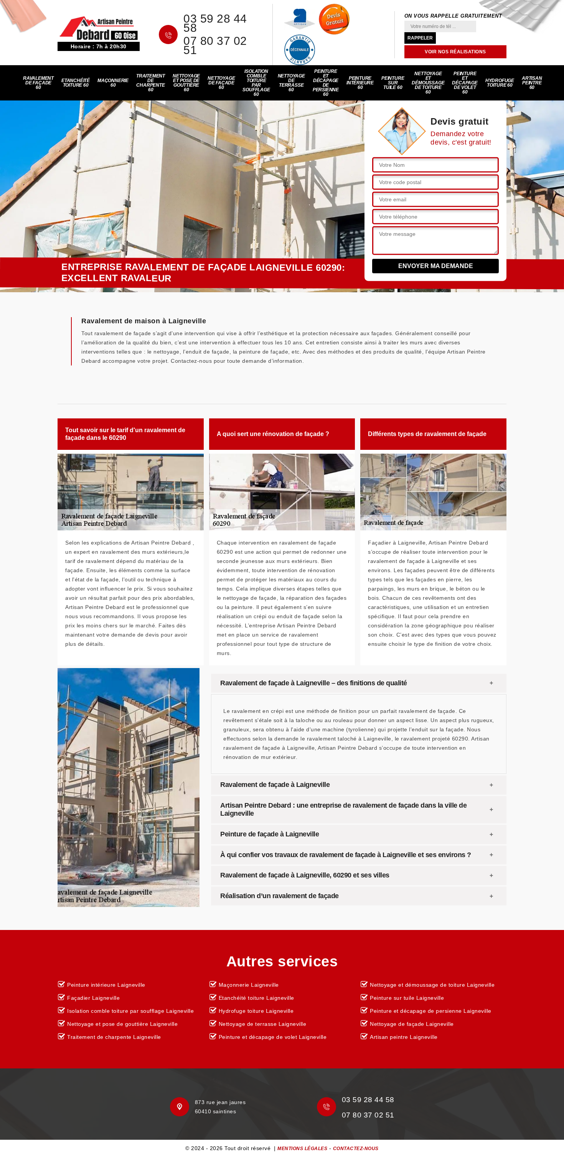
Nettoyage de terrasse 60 (291, 82)
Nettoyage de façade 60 (221, 83)
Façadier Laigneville (93, 998)
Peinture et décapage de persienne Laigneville (430, 1011)
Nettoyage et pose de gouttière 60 (186, 82)
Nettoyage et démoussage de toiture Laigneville (432, 985)
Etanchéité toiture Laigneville (256, 998)
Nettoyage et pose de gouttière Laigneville (122, 1024)
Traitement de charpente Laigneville (114, 1037)
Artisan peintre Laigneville (404, 1037)
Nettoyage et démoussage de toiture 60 (428, 83)
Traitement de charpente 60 (150, 82)
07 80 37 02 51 (215, 45)
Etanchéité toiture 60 (75, 83)
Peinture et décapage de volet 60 (464, 83)
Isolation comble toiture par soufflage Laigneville (130, 1011)
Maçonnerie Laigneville (249, 985)
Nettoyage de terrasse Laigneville (263, 1024)
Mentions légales (302, 1148)
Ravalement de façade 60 (38, 83)
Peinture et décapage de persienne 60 (326, 83)
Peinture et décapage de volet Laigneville (273, 1037)
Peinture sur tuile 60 (392, 83)
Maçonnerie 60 (113, 83)
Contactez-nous (356, 1148)
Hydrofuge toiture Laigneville (256, 1011)
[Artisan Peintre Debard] (99, 28)
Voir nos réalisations (455, 51)
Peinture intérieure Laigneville (106, 985)
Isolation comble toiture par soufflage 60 (256, 83)
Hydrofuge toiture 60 (499, 83)
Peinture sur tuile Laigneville (407, 998)
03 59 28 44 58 (215, 23)
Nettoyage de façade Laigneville (412, 1024)
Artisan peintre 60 (532, 83)
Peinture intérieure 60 (360, 83)
